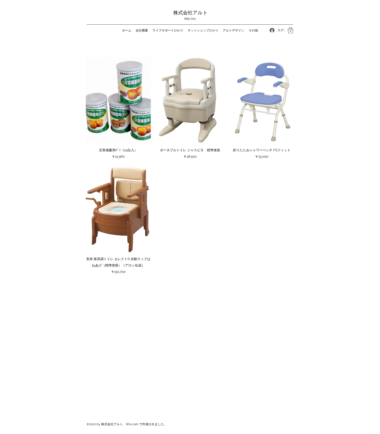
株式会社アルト (190, 12)
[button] (290, 30)
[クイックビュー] (118, 100)
